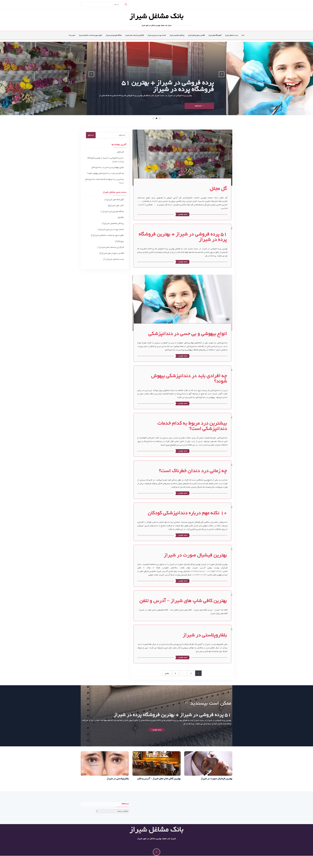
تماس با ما (72, 35)
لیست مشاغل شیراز (231, 35)
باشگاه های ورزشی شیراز (114, 35)
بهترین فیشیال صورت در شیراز (195, 555)
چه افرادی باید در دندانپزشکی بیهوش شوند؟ (189, 378)
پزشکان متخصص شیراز (177, 35)
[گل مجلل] (182, 158)
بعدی (167, 673)
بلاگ (122, 217)
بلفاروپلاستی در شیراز (205, 635)
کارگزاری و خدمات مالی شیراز (134, 35)
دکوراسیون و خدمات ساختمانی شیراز (90, 35)
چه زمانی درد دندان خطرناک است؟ (193, 471)
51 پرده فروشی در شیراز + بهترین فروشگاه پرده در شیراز (183, 237)
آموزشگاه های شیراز (214, 35)
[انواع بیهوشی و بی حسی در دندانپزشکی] (182, 303)
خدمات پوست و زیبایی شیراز (157, 35)
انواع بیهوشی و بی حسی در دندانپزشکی (187, 333)
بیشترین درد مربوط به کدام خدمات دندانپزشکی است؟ (192, 426)
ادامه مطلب (198, 106)
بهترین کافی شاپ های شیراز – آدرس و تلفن (183, 600)
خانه (243, 35)
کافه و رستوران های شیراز (196, 35)
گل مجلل (218, 188)
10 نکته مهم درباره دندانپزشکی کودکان (187, 513)
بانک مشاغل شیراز (156, 16)
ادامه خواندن (183, 214)
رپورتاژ (121, 241)
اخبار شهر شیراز (117, 205)
